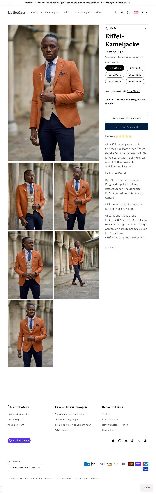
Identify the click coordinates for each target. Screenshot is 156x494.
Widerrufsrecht (52, 478)
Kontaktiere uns (111, 419)
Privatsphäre (62, 430)
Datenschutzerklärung (71, 478)
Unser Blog (14, 419)
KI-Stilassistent (16, 424)
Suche (105, 414)
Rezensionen (109, 430)
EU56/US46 (135, 81)
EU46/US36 (114, 67)
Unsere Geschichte (18, 414)
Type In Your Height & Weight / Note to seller (126, 101)
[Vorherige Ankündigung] (8, 3)
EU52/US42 (135, 74)
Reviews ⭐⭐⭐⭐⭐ (118, 136)
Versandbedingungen (67, 419)
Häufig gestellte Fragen (115, 424)
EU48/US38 (135, 67)
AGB (86, 478)
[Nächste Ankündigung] (147, 3)
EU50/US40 (114, 74)
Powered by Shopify (33, 478)
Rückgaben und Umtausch (69, 414)
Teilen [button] (111, 246)
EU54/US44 (114, 81)
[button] (36, 12)
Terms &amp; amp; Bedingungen (73, 424)
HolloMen (19, 478)
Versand (109, 57)
